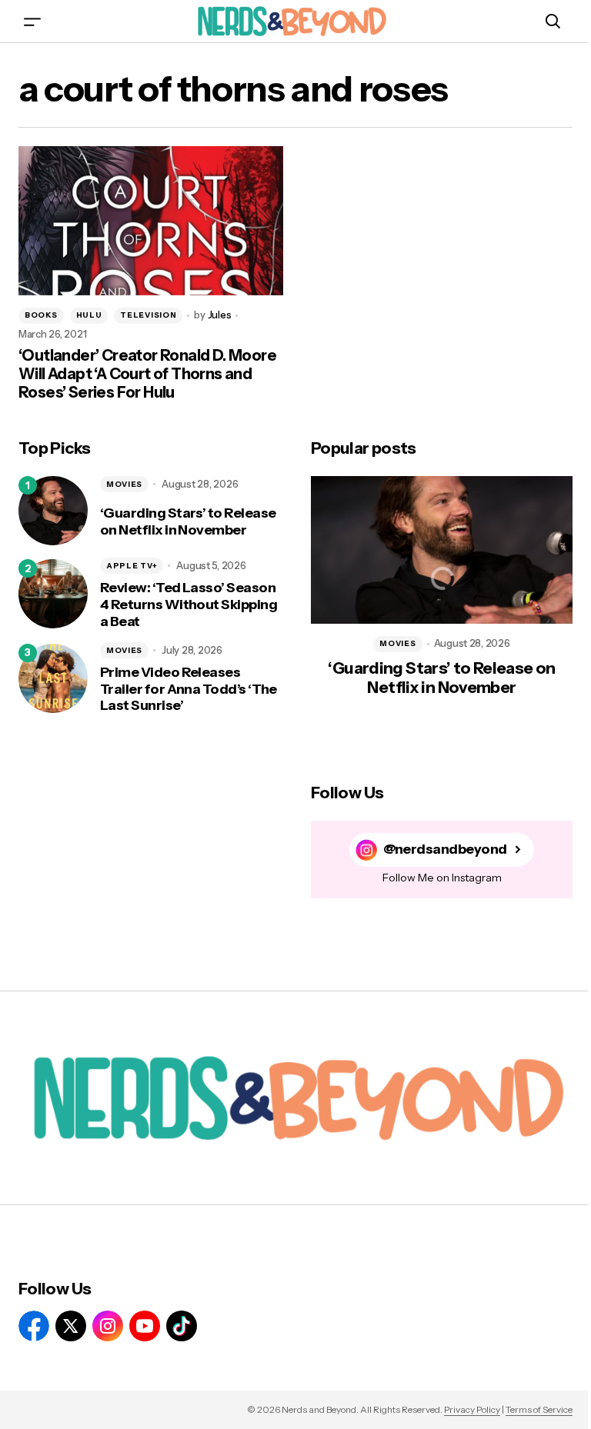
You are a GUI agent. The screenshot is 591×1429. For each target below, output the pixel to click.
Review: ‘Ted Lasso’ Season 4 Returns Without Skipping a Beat (188, 604)
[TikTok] (181, 1326)
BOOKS (41, 315)
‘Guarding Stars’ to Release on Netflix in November (187, 521)
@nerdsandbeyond (445, 849)
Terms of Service (539, 1409)
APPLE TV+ (131, 566)
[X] (70, 1326)
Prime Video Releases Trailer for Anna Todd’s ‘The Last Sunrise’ (188, 689)
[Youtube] (144, 1326)
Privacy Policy (472, 1409)
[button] (32, 21)
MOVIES (124, 484)
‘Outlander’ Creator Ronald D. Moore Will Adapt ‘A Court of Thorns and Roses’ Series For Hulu (147, 373)
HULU (89, 315)
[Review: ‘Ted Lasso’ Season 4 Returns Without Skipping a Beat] (53, 593)
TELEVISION (148, 315)
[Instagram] (107, 1326)
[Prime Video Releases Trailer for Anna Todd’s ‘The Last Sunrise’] (53, 678)
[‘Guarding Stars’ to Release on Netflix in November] (53, 510)
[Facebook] (33, 1326)
